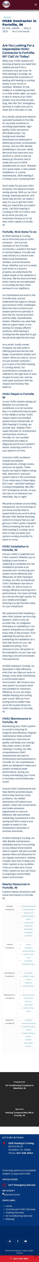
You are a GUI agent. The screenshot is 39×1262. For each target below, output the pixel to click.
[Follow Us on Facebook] (17, 1241)
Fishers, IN (28, 983)
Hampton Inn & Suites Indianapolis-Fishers (28, 916)
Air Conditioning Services (19, 1216)
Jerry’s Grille (28, 1005)
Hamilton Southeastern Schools (28, 1043)
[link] (19, 1258)
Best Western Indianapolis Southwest (28, 932)
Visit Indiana (28, 973)
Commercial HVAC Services (20, 1209)
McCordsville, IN (28, 986)
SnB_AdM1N (12, 28)
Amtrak (28, 944)
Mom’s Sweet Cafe (28, 995)
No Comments (21, 31)
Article (7, 17)
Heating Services (15, 1212)
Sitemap (10, 1219)
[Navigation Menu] (36, 5)
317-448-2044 (24, 1153)
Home (9, 1206)
